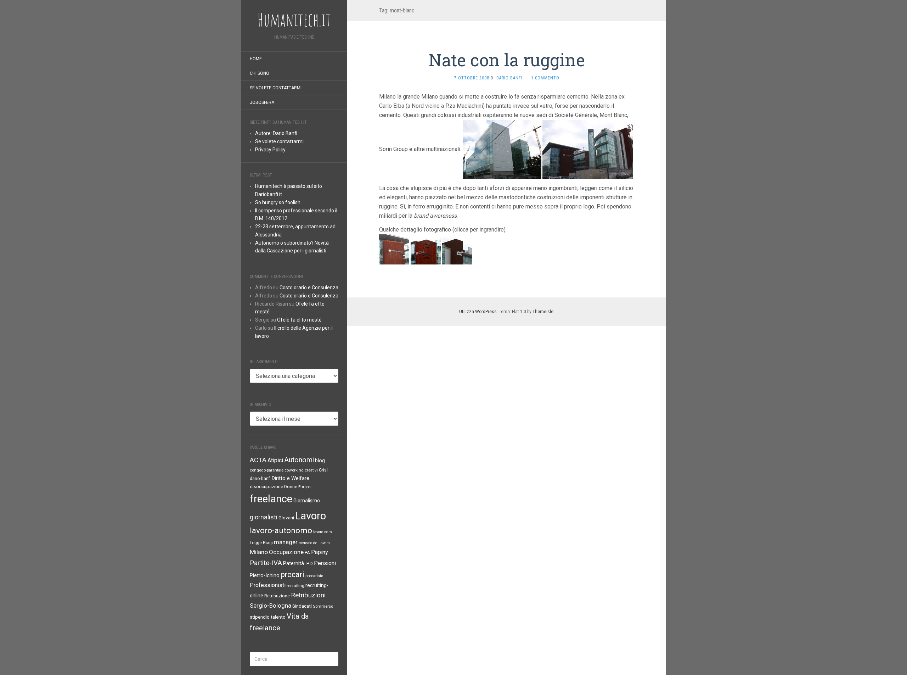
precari (292, 574)
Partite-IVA (266, 563)
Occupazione (286, 552)
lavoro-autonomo (281, 530)
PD (309, 563)
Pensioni (325, 563)
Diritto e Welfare (290, 478)
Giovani (286, 517)
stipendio (260, 617)
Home (256, 58)
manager (286, 542)
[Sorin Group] (394, 249)
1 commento (545, 78)
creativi (311, 470)
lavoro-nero (322, 532)
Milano (259, 552)
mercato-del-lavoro (314, 543)
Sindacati (302, 606)
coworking (294, 470)
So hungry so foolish (277, 202)
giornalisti (263, 517)
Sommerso (323, 606)
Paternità (294, 563)
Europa (304, 486)
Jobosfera (262, 102)
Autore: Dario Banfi (276, 133)
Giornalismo (306, 500)
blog (320, 460)
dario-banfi (260, 478)
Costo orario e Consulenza (309, 287)
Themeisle (543, 311)
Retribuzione (277, 595)
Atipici (275, 460)
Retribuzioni (308, 595)
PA (307, 552)
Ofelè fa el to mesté (299, 320)
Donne (290, 486)
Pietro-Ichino (265, 576)
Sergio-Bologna (270, 605)
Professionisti (268, 585)
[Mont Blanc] (457, 249)
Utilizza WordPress (478, 311)
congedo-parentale (266, 470)
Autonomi (299, 460)
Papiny (319, 552)
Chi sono (259, 73)
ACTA (258, 460)
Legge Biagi (261, 542)
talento (278, 617)
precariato (314, 575)
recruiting (295, 585)
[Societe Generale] (426, 249)
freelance (271, 499)
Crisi (323, 470)
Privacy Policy (270, 149)
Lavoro (310, 516)
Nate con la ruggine (507, 60)
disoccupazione (266, 486)
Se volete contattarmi (276, 87)
